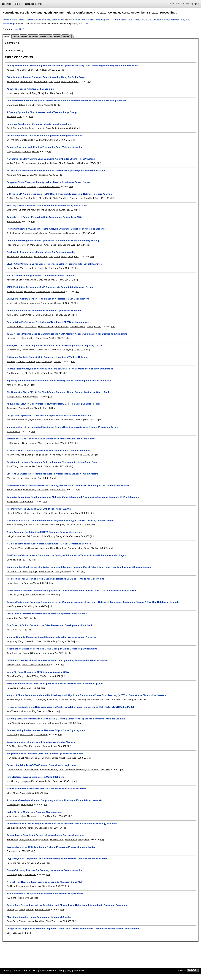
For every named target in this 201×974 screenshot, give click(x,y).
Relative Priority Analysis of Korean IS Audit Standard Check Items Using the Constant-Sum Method (60, 368)
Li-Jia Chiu (12, 594)
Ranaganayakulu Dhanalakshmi (64, 233)
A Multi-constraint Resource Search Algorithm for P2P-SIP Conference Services (49, 543)
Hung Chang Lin (15, 583)
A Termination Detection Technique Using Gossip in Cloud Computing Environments (52, 648)
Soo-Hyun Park (50, 816)
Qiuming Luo (13, 338)
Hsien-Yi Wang (32, 676)
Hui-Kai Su (28, 524)
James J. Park (10, 19)
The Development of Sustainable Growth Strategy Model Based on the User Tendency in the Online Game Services (68, 485)
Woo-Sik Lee (13, 478)
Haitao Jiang (13, 268)
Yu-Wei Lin (29, 641)
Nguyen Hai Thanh (33, 466)
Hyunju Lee (12, 839)
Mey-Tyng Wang (15, 606)
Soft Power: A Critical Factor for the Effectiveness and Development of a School (49, 625)
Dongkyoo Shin (40, 839)
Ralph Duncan (14, 128)
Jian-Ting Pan (42, 548)
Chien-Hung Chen (33, 513)
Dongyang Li (69, 349)
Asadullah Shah (38, 303)
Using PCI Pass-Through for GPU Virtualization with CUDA (38, 672)
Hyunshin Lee (50, 699)
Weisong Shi (67, 454)
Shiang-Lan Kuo (15, 618)
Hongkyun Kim (28, 781)
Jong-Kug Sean (84, 699)
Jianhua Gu (55, 349)
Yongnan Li (12, 279)
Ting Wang (12, 723)
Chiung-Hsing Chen (53, 513)
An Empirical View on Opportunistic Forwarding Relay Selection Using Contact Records (53, 403)
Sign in (188, 4)
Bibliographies (46, 36)
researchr (7, 4)
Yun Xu (23, 268)
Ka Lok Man (25, 688)
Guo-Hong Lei (31, 606)
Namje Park (55, 245)
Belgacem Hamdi (48, 769)
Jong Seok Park (57, 489)
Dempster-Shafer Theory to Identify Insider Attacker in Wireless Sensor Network (49, 182)
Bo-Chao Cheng (15, 198)
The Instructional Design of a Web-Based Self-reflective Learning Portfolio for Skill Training (55, 578)
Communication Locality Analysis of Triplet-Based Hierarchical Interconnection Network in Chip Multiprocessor (66, 100)
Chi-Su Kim (30, 373)
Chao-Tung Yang (15, 676)
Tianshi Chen (25, 315)
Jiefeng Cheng (41, 81)
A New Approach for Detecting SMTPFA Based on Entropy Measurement (45, 532)
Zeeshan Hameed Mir (17, 419)
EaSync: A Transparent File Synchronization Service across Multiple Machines (48, 450)
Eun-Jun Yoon (14, 851)
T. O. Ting (37, 699)
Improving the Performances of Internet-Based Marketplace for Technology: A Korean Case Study (59, 380)
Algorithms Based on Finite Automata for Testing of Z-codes (39, 917)
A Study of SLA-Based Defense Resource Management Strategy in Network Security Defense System (60, 520)
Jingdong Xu (45, 175)
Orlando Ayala (61, 326)
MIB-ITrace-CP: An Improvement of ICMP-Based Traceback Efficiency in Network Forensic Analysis (59, 194)
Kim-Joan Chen (73, 524)
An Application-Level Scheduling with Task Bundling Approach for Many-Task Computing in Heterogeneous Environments (72, 65)
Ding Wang (12, 209)
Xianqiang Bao (41, 454)
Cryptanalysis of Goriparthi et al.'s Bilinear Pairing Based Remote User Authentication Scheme (57, 858)
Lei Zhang (57, 315)
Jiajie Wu (59, 443)
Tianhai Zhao (42, 349)
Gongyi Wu (32, 175)
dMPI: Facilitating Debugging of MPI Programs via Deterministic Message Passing (50, 287)
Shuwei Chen (34, 70)
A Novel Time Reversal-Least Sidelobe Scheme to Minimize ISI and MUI (44, 882)
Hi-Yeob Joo (29, 489)
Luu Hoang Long (15, 874)
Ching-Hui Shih (14, 559)
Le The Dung (13, 804)
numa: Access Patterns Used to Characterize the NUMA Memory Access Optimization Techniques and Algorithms (67, 334)
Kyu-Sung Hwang (46, 886)
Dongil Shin (83, 839)
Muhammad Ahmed (16, 186)
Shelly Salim (13, 140)
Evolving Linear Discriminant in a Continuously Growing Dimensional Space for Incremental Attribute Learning (66, 718)
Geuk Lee (57, 781)
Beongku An (27, 804)
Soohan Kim (71, 839)
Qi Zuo (45, 93)
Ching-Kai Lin (45, 198)
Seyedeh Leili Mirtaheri (77, 163)
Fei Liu (63, 723)
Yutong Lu (80, 454)
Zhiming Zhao (13, 664)
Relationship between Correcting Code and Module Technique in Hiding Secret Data (52, 462)
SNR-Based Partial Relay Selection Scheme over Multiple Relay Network (45, 893)
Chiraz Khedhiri (31, 769)
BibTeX (24, 36)
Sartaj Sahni (58, 19)
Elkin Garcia (30, 326)
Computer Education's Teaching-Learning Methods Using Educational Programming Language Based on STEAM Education (73, 497)
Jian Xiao (11, 70)
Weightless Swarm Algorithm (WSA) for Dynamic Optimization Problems (45, 753)
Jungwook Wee (28, 886)
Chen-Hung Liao (58, 548)
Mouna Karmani (14, 769)
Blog (61, 970)
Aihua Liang (36, 279)
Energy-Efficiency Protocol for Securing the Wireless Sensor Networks (44, 870)
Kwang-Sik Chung (32, 653)
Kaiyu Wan (22, 746)
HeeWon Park (56, 839)
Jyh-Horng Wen (72, 513)
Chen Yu (26, 151)
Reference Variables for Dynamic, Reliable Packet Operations (39, 124)
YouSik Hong (13, 781)
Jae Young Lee (14, 116)
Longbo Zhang (14, 151)
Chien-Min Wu (91, 548)
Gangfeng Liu (13, 349)
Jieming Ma (12, 699)
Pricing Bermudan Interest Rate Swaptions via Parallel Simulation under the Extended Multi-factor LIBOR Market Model (70, 707)
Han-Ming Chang (55, 641)
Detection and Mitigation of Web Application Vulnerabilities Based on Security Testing (53, 240)
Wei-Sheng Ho (57, 524)
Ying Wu (21, 175)
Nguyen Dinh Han (35, 921)
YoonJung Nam (30, 396)
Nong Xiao (55, 454)
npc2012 (19, 29)
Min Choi (25, 478)
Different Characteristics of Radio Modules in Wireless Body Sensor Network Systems (52, 473)
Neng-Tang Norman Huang (31, 594)
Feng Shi (36, 93)
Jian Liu (21, 361)
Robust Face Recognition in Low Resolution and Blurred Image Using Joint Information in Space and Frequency (67, 905)
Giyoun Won (28, 245)
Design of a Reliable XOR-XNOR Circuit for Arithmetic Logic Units (41, 765)
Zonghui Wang (36, 443)
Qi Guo (36, 315)
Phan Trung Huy (15, 466)
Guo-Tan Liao (30, 198)
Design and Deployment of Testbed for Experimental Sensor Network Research (49, 415)
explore (19, 4)
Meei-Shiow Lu (46, 571)
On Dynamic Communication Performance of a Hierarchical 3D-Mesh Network (48, 298)
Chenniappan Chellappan (35, 233)
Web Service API (48, 970)
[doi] (87, 23)
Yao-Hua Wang (31, 583)
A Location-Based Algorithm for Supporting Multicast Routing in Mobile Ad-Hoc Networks (55, 800)
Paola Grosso (28, 664)
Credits (26, 970)
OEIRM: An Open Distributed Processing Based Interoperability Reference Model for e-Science (57, 660)
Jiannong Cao (33, 361)
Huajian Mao (13, 454)
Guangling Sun (26, 909)
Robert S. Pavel (45, 326)
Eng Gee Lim (38, 711)
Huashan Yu (48, 70)
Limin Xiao (24, 279)
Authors (15, 36)
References (33, 36)
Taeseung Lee (14, 245)
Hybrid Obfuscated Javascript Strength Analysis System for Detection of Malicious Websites (56, 229)
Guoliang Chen (56, 268)
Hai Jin (35, 151)
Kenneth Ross (44, 128)
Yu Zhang (22, 70)
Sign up (196, 4)
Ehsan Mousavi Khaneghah (35, 163)
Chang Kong (41, 338)
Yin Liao (32, 268)
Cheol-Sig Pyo (81, 419)
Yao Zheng (48, 279)
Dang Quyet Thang (16, 921)
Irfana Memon (14, 221)
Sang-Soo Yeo (43, 19)
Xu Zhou (11, 291)
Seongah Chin (45, 828)
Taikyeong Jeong (66, 699)
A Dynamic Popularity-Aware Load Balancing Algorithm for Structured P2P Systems (51, 159)
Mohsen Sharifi (57, 163)
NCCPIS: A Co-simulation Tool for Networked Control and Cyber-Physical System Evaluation (56, 170)
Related (65, 36)
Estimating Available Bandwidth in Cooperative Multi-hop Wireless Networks (47, 357)
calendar (29, 4)
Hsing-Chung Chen (16, 536)
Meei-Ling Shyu (30, 571)
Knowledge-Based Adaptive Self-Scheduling (30, 89)
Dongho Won (69, 245)
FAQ (69, 970)
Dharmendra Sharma (49, 186)
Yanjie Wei (54, 81)
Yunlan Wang (27, 349)
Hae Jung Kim (14, 863)
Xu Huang (32, 186)
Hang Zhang (26, 454)
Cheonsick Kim (51, 466)
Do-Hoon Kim (13, 886)
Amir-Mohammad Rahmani (71, 769)
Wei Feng (11, 361)
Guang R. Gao (94, 326)
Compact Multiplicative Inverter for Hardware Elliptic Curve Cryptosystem (46, 730)
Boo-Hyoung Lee (15, 373)
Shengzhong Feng (70, 81)
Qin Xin (57, 361)
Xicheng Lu (29, 291)
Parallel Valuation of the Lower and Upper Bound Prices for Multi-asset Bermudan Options (55, 683)
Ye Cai (52, 338)
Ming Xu (38, 408)
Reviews (57, 36)
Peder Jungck (29, 128)
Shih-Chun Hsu (60, 198)
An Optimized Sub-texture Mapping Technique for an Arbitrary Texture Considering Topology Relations (62, 823)
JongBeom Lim (14, 653)
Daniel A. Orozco (15, 326)
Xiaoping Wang (43, 291)
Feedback (79, 970)
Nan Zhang (12, 688)
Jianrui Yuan (26, 81)
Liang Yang (47, 361)
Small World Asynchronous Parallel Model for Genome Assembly (41, 252)
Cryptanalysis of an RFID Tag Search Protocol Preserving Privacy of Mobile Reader (51, 847)
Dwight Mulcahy (60, 128)
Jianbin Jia (12, 408)
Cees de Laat (43, 664)
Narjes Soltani (13, 163)
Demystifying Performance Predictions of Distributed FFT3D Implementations (48, 322)
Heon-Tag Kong (45, 373)
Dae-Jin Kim (42, 489)
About (6, 970)
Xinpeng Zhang (42, 909)
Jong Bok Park (14, 384)
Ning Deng (55, 93)
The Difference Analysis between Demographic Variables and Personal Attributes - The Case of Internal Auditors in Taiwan (72, 590)
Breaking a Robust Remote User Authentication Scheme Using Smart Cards (47, 205)
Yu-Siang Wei (42, 524)
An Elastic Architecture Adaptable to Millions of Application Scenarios (44, 310)
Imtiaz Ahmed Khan (16, 816)
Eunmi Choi (30, 874)
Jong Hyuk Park (92, 198)
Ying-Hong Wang (15, 641)
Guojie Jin (43, 268)
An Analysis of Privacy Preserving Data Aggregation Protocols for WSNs (45, 217)
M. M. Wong (13, 734)
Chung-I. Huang (63, 571)
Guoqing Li (12, 909)
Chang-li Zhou (58, 209)
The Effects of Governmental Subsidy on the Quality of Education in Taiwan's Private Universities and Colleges (66, 555)
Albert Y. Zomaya (26, 19)
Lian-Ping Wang (77, 326)
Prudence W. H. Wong (122, 699)
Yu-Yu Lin (41, 641)
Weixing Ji (26, 93)
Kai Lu (19, 291)
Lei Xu (10, 443)
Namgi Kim (36, 478)
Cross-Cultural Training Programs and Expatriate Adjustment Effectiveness (47, 613)
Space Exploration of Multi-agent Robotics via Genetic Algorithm (41, 742)
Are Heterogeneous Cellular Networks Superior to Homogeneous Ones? (45, 135)
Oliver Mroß (12, 793)
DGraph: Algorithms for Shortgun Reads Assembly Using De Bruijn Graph (46, 77)
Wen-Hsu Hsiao (14, 524)
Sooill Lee (11, 933)
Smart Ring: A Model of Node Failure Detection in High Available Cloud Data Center (51, 438)
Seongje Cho (41, 245)
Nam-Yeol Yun (34, 816)
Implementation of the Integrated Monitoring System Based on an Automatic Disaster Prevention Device (62, 427)
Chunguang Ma (26, 209)
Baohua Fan (58, 291)
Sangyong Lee (14, 828)
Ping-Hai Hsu (76, 198)
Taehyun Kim (25, 839)
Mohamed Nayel (56, 758)
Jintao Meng (13, 81)
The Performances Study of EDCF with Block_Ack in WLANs (39, 509)
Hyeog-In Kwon (14, 489)
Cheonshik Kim (43, 781)
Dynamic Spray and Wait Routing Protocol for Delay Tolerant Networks (44, 147)
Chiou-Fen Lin (14, 571)
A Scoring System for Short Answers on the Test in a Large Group (42, 112)
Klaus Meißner (27, 793)
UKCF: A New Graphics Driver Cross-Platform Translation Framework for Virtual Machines (54, 264)
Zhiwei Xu (46, 315)
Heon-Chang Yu (50, 653)
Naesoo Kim (67, 419)
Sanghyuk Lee (49, 746)
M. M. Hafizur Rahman (18, 303)
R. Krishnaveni (14, 233)
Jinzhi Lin (11, 175)
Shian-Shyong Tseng (51, 536)
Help (35, 970)
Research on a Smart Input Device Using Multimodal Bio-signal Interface (45, 835)
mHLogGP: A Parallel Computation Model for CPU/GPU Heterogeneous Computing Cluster (55, 345)
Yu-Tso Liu (45, 676)
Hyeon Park (35, 419)
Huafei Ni (49, 443)
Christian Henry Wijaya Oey (33, 140)
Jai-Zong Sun (33, 536)
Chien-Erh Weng (15, 513)
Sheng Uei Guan (101, 699)
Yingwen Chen (25, 408)
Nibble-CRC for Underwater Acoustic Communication (35, 812)
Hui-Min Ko (12, 629)
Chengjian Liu (27, 338)
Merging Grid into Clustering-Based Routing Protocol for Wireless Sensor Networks (51, 637)
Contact (16, 970)
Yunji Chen (12, 315)
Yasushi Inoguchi (55, 303)
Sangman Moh (55, 140)
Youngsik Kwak (14, 396)
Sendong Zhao (42, 209)
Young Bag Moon (50, 419)
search (38, 4)
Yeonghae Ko (26, 501)
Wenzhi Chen (20, 443)
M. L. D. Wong (27, 734)
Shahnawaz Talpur (16, 105)
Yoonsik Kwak (13, 431)
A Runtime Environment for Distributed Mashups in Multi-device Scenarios (46, 788)
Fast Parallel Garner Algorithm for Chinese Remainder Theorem (40, 275)
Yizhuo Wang (13, 93)
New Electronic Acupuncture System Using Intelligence (36, 777)
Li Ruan (59, 279)
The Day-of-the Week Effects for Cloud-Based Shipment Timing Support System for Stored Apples (59, 392)
